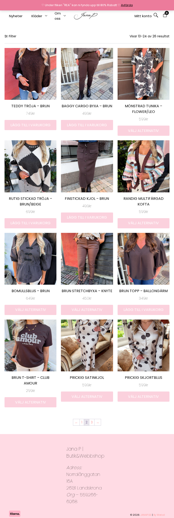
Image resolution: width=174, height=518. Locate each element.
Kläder (36, 16)
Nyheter (15, 16)
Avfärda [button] (127, 5)
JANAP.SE (145, 515)
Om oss (58, 16)
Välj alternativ (143, 130)
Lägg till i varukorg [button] (30, 125)
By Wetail (159, 515)
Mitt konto (143, 16)
